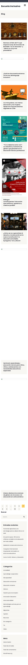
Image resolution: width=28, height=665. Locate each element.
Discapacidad (7, 578)
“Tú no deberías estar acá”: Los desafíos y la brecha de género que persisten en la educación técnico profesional (14, 147)
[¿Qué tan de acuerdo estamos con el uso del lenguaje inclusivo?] (14, 64)
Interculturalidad (8, 600)
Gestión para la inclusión (10, 593)
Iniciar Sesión (7, 642)
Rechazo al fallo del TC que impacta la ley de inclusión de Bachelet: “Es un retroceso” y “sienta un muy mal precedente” (13, 46)
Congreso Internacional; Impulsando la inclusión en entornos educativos (11, 551)
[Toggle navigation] (25, 5)
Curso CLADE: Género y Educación (13, 557)
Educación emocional (9, 581)
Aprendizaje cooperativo (10, 574)
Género (5, 589)
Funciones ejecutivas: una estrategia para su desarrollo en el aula (13, 531)
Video (5, 629)
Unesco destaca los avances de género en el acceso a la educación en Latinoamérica (13, 495)
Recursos (6, 618)
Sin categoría (7, 621)
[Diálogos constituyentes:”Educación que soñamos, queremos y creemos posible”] (14, 177)
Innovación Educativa (9, 597)
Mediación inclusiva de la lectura (13, 545)
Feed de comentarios (9, 650)
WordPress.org (7, 653)
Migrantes (6, 610)
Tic (4, 625)
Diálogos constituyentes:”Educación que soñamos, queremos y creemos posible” (12, 202)
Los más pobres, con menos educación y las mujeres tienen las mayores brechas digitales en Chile (13, 105)
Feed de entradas (8, 646)
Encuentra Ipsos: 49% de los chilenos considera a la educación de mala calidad (13, 539)
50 (15, 509)
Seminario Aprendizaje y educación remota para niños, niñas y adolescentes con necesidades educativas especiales (13, 367)
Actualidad (6, 570)
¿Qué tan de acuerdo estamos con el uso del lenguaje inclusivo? (13, 75)
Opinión (5, 614)
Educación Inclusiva (9, 585)
